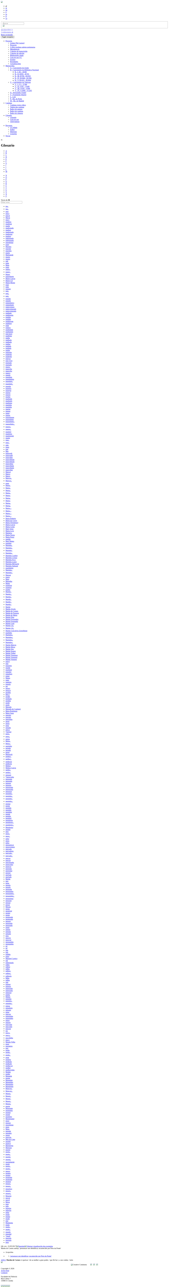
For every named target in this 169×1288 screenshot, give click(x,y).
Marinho (9, 570)
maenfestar (9, 242)
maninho (9, 407)
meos (7, 841)
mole (7, 1058)
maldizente (9, 321)
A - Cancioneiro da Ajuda (19, 68)
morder (8, 1141)
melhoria (9, 764)
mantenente (10, 436)
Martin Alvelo (11, 609)
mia (7, 950)
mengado (9, 781)
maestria (8, 251)
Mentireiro (9, 827)
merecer (8, 867)
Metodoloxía (14, 49)
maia (7, 263)
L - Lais (13, 97)
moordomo (9, 1125)
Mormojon (9, 1146)
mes (7, 881)
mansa (8, 415)
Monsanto (9, 1108)
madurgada (10, 232)
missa (8, 1020)
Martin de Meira (11, 615)
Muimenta (9, 1223)
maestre (8, 249)
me (7, 686)
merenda (9, 869)
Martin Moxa (10, 647)
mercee (8, 860)
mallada (8, 346)
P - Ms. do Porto (16, 99)
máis (7, 287)
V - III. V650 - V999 (22, 88)
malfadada (9, 330)
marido (8, 539)
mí (6, 948)
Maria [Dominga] (12, 523)
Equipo (12, 60)
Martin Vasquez (11, 659)
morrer (8, 1150)
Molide (8, 1072)
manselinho (10, 422)
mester (8, 913)
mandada (9, 377)
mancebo (9, 371)
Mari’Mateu (10, 541)
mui (7, 1221)
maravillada (10, 466)
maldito (8, 319)
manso (8, 427)
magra (8, 257)
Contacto (4, 1273)
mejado (8, 750)
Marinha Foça (11, 560)
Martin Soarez (11, 651)
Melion (8, 766)
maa (7, 211)
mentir (8, 814)
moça (8, 1033)
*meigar (8, 732)
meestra (8, 715)
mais (7, 285)
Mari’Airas (9, 529)
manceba (9, 369)
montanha (9, 1110)
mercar (8, 858)
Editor (12, 130)
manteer (8, 432)
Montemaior (10, 1119)
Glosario (13, 117)
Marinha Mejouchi (12, 564)
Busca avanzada (7, 35)
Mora (7, 1129)
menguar (9, 792)
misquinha (9, 1016)
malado (8, 301)
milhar (8, 967)
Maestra (8, 247)
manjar (8, 409)
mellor (8, 770)
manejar (8, 391)
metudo (8, 934)
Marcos (9, 478)
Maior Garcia (10, 279)
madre (8, 226)
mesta (8, 909)
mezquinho (10, 944)
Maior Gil (9, 281)
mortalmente (10, 1162)
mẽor (7, 839)
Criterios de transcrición (18, 51)
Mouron (8, 1196)
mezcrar (8, 940)
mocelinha (9, 1038)
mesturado (9, 919)
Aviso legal (5, 1271)
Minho (8, 997)
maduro (8, 236)
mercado (9, 853)
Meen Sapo (10, 713)
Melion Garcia (11, 768)
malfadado (9, 332)
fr (6, 16)
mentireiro (10, 822)
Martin (8, 607)
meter (8, 927)
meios (8, 739)
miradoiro (9, 1008)
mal (7, 291)
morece (8, 1144)
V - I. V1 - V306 (21, 84)
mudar (8, 1217)
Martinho (9, 635)
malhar (8, 344)
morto (8, 1166)
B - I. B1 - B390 (21, 72)
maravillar (9, 470)
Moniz (8, 1094)
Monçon (9, 1089)
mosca (8, 1171)
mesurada (9, 923)
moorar (8, 1123)
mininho (9, 1001)
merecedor (9, 865)
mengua (8, 785)
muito (8, 1227)
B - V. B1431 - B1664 (23, 80)
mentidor (9, 812)
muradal (8, 1234)
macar (8, 216)
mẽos (7, 843)
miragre (8, 1010)
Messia (8, 907)
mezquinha (9, 942)
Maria (8, 485)
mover (8, 1198)
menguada (9, 787)
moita (8, 1050)
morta (8, 1152)
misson (8, 1022)
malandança (10, 303)
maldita (8, 317)
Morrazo (9, 1148)
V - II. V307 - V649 (22, 86)
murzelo (8, 1240)
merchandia (10, 862)
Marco (8, 474)
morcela (8, 1137)
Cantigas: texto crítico (18, 105)
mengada (9, 779)
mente (8, 806)
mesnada (9, 889)
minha (8, 995)
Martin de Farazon (12, 613)
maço (7, 220)
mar (7, 449)
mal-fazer (9, 334)
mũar (7, 1212)
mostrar (8, 1182)
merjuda (8, 875)
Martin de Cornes (12, 611)
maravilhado (10, 462)
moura (8, 1184)
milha (8, 965)
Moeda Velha (10, 1042)
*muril (8, 1236)
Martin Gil (10, 626)
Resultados (14, 62)
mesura (8, 921)
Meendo (8, 707)
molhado (9, 1064)
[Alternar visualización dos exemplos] (39, 1246)
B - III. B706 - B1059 (23, 76)
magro (8, 259)
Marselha (9, 581)
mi (6, 946)
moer (7, 1044)
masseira (9, 666)
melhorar (9, 762)
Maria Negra (10, 535)
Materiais (13, 132)
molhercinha (10, 1070)
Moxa (8, 1202)
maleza (8, 328)
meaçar (8, 690)
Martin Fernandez (12, 619)
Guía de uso (14, 119)
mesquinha (9, 891)
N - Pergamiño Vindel (18, 93)
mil (7, 961)
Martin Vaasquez (12, 655)
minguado (9, 991)
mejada (8, 748)
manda (8, 375)
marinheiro (9, 568)
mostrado (9, 1179)
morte (8, 1164)
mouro (8, 1191)
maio (7, 267)
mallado (8, 348)
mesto (8, 915)
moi (7, 1048)
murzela (8, 1238)
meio (8, 734)
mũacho (8, 1210)
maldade (9, 313)
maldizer (9, 323)
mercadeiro (10, 851)
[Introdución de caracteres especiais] (4, 26)
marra (8, 577)
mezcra (8, 938)
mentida (8, 808)
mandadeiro (10, 379)
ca (6, 18)
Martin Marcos (11, 645)
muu (7, 1242)
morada (8, 1131)
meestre (8, 717)
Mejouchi (9, 754)
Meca (8, 695)
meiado (8, 728)
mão (7, 445)
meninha (9, 794)
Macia (8, 218)
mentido (8, 810)
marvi (8, 661)
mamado (9, 365)
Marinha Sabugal (12, 566)
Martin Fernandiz (12, 621)
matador (8, 672)
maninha (9, 405)
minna (8, 1006)
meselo (8, 887)
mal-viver (9, 361)
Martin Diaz (10, 617)
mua (7, 1204)
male (7, 326)
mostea (8, 1173)
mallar (8, 350)
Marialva (9, 533)
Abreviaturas (14, 122)
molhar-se (9, 1066)
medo (8, 705)
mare (7, 483)
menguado (9, 789)
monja (8, 1106)
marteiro (8, 588)
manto (8, 438)
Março (8, 476)
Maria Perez (10, 537)
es (6, 14)
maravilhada (10, 460)
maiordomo (10, 276)
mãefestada (10, 238)
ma (7, 206)
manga (8, 393)
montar (8, 1113)
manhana (9, 403)
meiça (8, 730)
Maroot (8, 575)
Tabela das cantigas (17, 107)
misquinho (9, 1018)
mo (7, 1031)
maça (7, 214)
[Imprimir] (21, 1246)
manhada (9, 399)
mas (7, 664)
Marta (8, 583)
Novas (8, 136)
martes (8, 590)
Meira (8, 741)
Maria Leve (10, 531)
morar (8, 1135)
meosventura (10, 847)
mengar (8, 783)
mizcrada (9, 1025)
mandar (8, 386)
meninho (9, 799)
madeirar (9, 224)
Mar (7, 451)
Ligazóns (13, 134)
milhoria (8, 976)
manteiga (9, 434)
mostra (8, 1175)
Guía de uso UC (16, 57)
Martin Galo (10, 623)
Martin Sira (10, 649)
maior (8, 269)
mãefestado (10, 240)
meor (8, 834)
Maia (7, 265)
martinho (9, 633)
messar (8, 903)
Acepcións (9, 1252)
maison (8, 289)
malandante (10, 305)
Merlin (8, 879)
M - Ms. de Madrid (17, 101)
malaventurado (11, 311)
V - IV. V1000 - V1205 (23, 91)
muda (8, 1215)
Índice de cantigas (16, 111)
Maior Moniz (10, 283)
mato (7, 680)
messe (8, 905)
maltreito (9, 357)
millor (8, 980)
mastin (8, 668)
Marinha (9, 545)
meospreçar (10, 845)
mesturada (9, 917)
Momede (9, 1076)
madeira (8, 222)
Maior (8, 274)
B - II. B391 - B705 (22, 74)
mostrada (9, 1177)
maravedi (9, 453)
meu (7, 936)
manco (8, 373)
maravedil (9, 455)
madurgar (9, 234)
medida (8, 701)
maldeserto (9, 315)
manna (8, 411)
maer (7, 245)
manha (8, 397)
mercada (9, 849)
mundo (8, 1232)
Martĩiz (8, 599)
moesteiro (9, 1046)
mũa (7, 1206)
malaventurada (11, 309)
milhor (8, 971)
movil (8, 1200)
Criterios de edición (17, 53)
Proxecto (13, 45)
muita (8, 1225)
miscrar (8, 1014)
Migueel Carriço (11, 959)
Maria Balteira (11, 518)
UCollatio (13, 128)
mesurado (9, 925)
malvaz (8, 359)
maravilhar (9, 464)
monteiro (9, 1117)
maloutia (9, 352)
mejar (8, 752)
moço (8, 1040)
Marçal (8, 472)
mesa (7, 883)
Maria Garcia (10, 525)
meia (7, 726)
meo (7, 832)
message (9, 901)
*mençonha (10, 777)
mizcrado (9, 1027)
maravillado (10, 468)
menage (8, 775)
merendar (9, 871)
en (6, 10)
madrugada (10, 228)
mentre (8, 830)
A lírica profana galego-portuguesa (22, 47)
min (7, 982)
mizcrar (8, 1029)
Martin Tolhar (11, 653)
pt (6, 8)
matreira (8, 682)
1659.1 (3, 1260)
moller (8, 1074)
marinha (8, 543)
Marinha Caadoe (12, 556)
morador (9, 1133)
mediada (9, 699)
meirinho (9, 746)
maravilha (9, 458)
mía (7, 952)
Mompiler (9, 1080)
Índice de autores (16, 109)
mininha (8, 999)
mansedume (10, 417)
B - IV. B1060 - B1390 (23, 78)
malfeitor (9, 336)
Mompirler (9, 1084)
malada (8, 299)
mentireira (9, 820)
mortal (8, 1157)
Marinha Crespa (11, 558)
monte (8, 1115)
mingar (8, 984)
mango (8, 395)
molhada (9, 1062)
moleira (8, 1060)
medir (8, 703)
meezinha (9, 719)
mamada (9, 363)
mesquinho (10, 894)
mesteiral (9, 911)
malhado (9, 342)
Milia (7, 978)
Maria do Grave (11, 521)
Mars (7, 579)
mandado (9, 381)
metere (8, 930)
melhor (8, 756)
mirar (7, 1012)
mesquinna (9, 899)
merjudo (8, 877)
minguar (8, 993)
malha (8, 338)
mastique (9, 670)
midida (8, 954)
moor (7, 1121)
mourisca (9, 1189)
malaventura (10, 307)
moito (8, 1052)
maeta (8, 253)
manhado (9, 401)
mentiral (8, 818)
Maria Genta (10, 527)
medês (8, 697)
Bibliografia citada (16, 55)
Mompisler (9, 1086)
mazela (8, 684)
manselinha (10, 419)
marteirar (9, 585)
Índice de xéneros (16, 113)
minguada (9, 988)
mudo (8, 1219)
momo (8, 1078)
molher (8, 1068)
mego (8, 724)
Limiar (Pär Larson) (17, 43)
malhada (9, 340)
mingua (8, 986)
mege (7, 721)
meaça (8, 688)
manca (8, 367)
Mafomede (9, 255)
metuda (8, 932)
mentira (8, 816)
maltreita (9, 354)
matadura (9, 674)
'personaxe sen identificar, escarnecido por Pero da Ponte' (31, 1256)
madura (8, 230)
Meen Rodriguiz (11, 711)
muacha (8, 1208)
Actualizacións (15, 64)
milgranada (10, 963)
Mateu (8, 678)
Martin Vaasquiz (11, 657)
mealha (8, 693)
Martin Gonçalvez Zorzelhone (16, 631)
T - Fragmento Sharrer (18, 95)
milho (8, 969)
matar (8, 676)
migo (7, 956)
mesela (8, 885)
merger (8, 873)
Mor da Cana (10, 1139)
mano (8, 413)
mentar (8, 804)
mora (7, 1127)
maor (7, 447)
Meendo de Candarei (13, 709)
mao (7, 440)
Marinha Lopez (11, 562)
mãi (7, 261)
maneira (8, 388)
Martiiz (8, 592)
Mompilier (9, 1082)
